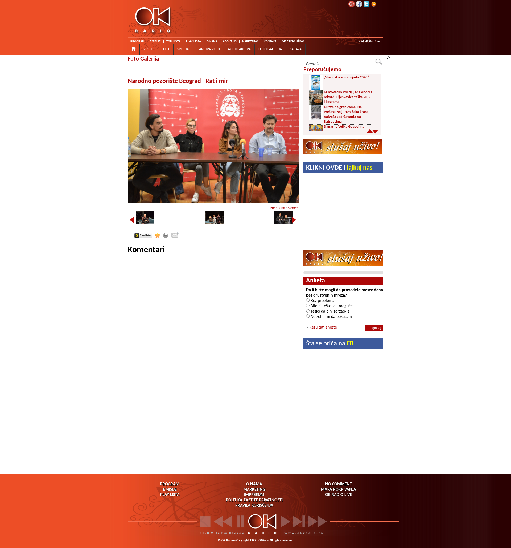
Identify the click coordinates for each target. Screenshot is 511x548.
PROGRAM (137, 41)
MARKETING (250, 41)
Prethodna (277, 208)
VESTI (147, 49)
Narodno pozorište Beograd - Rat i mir (178, 81)
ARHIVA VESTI (209, 49)
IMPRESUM (254, 495)
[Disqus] (213, 322)
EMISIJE (155, 41)
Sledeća (293, 208)
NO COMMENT (338, 484)
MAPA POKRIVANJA (338, 489)
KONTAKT (270, 41)
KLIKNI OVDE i (339, 168)
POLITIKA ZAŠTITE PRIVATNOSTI (254, 500)
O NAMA (212, 41)
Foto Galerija (143, 59)
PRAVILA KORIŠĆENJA (254, 505)
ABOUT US (230, 41)
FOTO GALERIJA (270, 49)
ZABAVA (296, 49)
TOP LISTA (173, 41)
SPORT (165, 49)
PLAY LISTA (193, 41)
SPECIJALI (184, 49)
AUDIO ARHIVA (239, 49)
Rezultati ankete (323, 327)
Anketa (315, 281)
